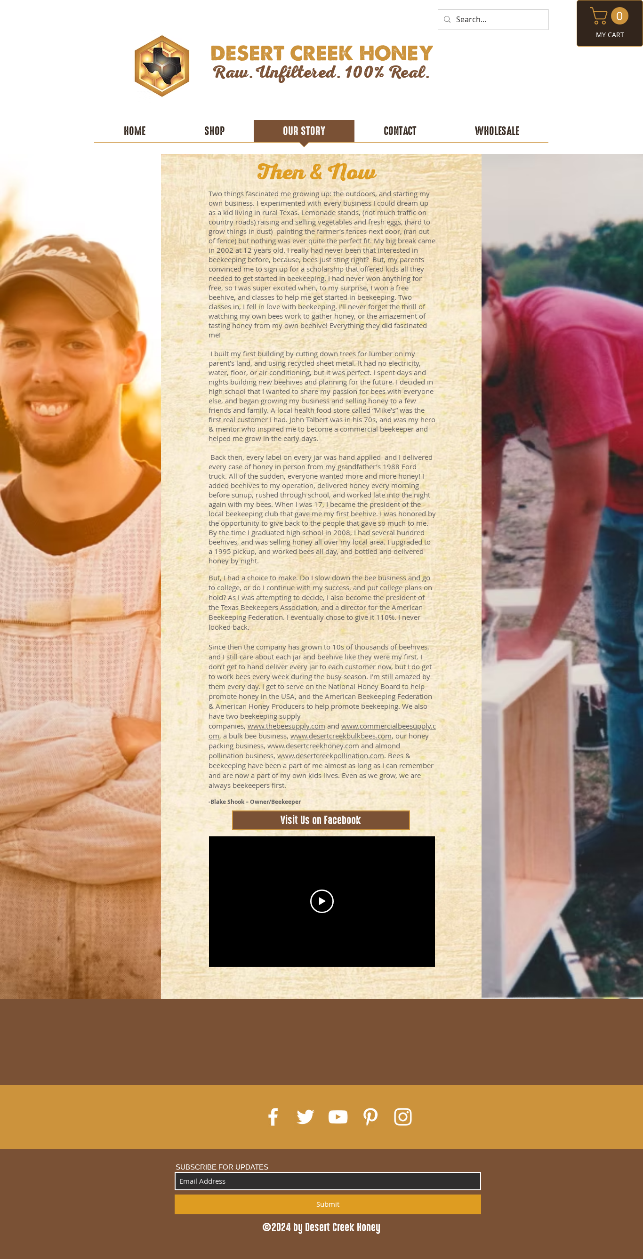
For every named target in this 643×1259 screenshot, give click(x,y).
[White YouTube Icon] (338, 1117)
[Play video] (322, 901)
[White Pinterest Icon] (370, 1117)
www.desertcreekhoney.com (313, 745)
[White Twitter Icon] (305, 1117)
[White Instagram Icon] (403, 1117)
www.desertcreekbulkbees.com (341, 735)
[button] (611, 15)
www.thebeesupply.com (286, 725)
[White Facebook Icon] (273, 1117)
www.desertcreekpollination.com (330, 755)
